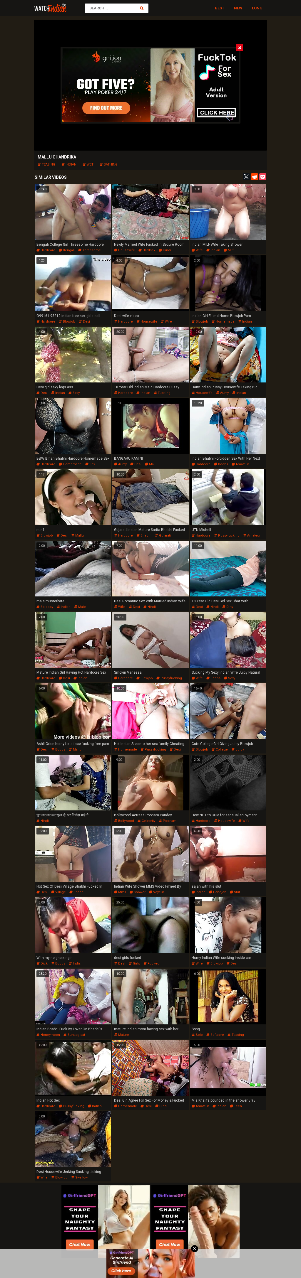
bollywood (125, 821)
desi (86, 321)
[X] (246, 176)
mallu (153, 464)
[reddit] (254, 176)
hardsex (148, 250)
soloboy (46, 607)
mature (123, 1035)
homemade (225, 321)
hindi (166, 250)
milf (230, 250)
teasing (48, 164)
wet (89, 164)
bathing (110, 164)
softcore (217, 1035)
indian (70, 164)
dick (44, 963)
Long (257, 8)
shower (139, 892)
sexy (76, 393)
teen (237, 1106)
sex (91, 464)
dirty (229, 607)
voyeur (158, 892)
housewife (126, 250)
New (238, 8)
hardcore (47, 250)
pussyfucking (228, 535)
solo (199, 1035)
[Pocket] (262, 176)
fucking (163, 393)
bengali (68, 250)
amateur (242, 464)
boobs (222, 464)
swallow (81, 1177)
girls (136, 963)
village (60, 892)
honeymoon (50, 1035)
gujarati (164, 535)
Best (219, 8)
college (221, 749)
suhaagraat (76, 1035)
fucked (153, 963)
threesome (91, 250)
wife (199, 250)
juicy (239, 749)
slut (236, 892)
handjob (219, 892)
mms (121, 892)
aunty (224, 393)
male (81, 607)
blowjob (68, 321)
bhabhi (145, 535)
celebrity (148, 821)
